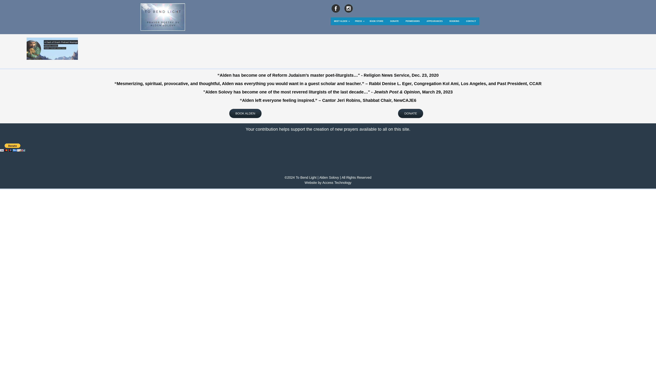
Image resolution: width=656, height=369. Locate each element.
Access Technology (336, 182)
